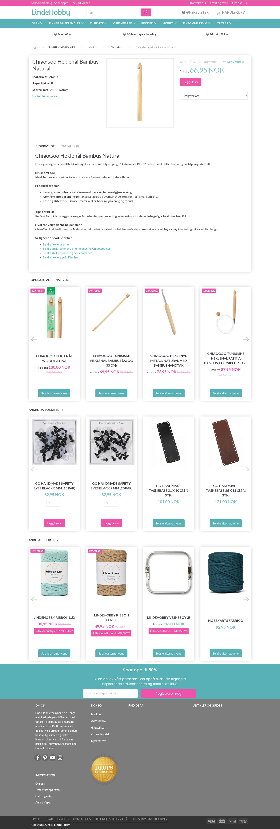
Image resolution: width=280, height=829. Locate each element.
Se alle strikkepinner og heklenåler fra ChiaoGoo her (76, 248)
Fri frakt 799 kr (218, 34)
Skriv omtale (235, 61)
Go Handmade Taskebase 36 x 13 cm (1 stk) (226, 490)
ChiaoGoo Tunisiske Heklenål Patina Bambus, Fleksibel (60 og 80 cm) (225, 358)
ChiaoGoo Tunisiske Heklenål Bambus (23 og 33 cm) (111, 360)
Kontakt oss (198, 3)
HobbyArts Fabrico (225, 621)
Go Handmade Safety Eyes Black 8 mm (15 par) (54, 485)
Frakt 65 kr (64, 34)
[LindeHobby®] (51, 11)
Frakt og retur (219, 3)
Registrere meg (168, 693)
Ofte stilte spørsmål (47, 789)
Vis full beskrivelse (44, 96)
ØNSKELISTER (197, 12)
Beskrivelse (45, 146)
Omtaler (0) (70, 146)
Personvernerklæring (150, 819)
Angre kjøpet (43, 802)
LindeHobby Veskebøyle (168, 618)
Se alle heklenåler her (56, 244)
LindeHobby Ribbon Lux (54, 618)
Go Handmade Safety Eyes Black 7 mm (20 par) (111, 485)
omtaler (210, 61)
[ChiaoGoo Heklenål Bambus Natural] (140, 92)
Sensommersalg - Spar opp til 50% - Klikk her (60, 3)
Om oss (237, 3)
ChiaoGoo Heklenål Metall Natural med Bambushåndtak (168, 360)
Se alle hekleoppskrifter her (60, 257)
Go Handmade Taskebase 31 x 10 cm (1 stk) (169, 490)
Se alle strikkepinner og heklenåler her (67, 253)
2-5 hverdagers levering (141, 34)
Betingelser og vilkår (112, 819)
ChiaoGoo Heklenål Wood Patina (54, 358)
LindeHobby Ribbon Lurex (111, 617)
